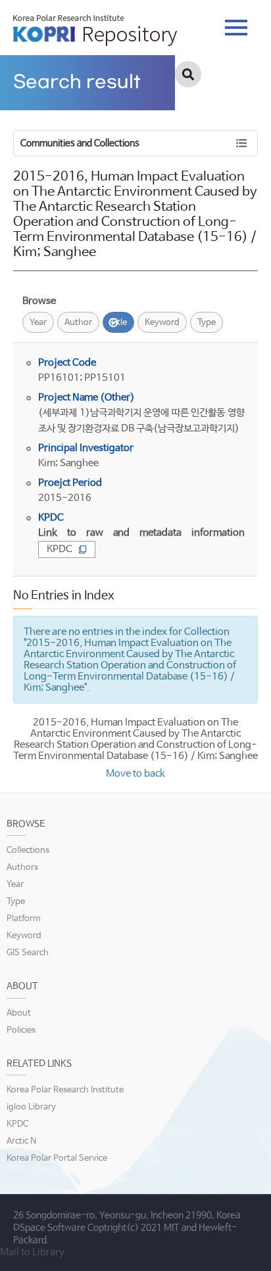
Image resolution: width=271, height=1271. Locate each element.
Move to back (135, 773)
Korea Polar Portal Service (57, 1158)
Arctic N (21, 1141)
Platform (24, 919)
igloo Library (31, 1107)
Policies (21, 1030)
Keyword (162, 323)
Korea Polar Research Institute (65, 1090)
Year (38, 323)
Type (206, 323)
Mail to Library (32, 1252)
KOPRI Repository (95, 30)
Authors (22, 867)
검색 (188, 74)
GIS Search (28, 953)
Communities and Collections (79, 143)
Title (118, 323)
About (19, 1013)
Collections (28, 850)
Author (78, 323)
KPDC (59, 549)
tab (236, 23)
